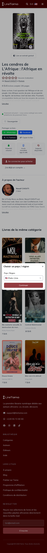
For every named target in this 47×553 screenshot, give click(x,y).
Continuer (23, 285)
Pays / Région (9, 273)
